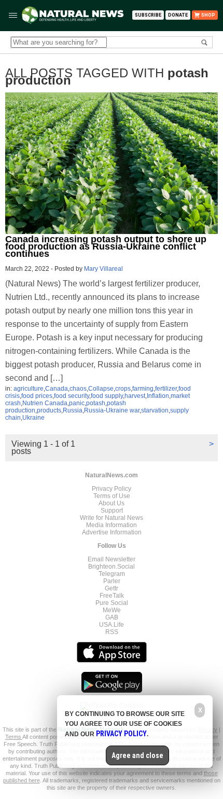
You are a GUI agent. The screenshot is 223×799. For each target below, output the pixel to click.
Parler (111, 581)
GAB (111, 617)
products (49, 410)
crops (123, 388)
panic (77, 403)
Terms (13, 737)
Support (112, 510)
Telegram (112, 573)
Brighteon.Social (111, 566)
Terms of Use (111, 496)
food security (71, 396)
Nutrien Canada (44, 403)
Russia (72, 410)
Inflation (158, 396)
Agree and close (137, 755)
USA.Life (111, 624)
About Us (111, 503)
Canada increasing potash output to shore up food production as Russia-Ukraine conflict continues (105, 246)
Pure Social (111, 603)
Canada (56, 388)
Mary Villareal (103, 268)
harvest (134, 396)
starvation (155, 410)
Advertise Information (112, 532)
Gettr (111, 588)
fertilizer (166, 388)
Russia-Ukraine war (112, 410)
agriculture (28, 388)
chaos (78, 388)
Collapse (101, 388)
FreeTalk (112, 595)
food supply (107, 396)
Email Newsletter (111, 559)
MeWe (112, 610)
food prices (36, 396)
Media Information (111, 525)
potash (95, 403)
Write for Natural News (111, 517)
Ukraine (33, 417)
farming (143, 388)
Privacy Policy (111, 488)
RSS (111, 632)
